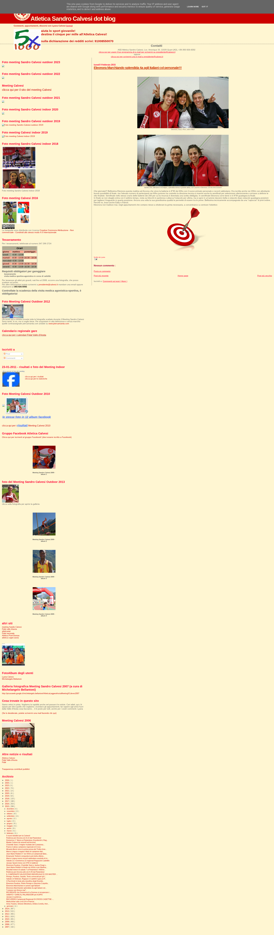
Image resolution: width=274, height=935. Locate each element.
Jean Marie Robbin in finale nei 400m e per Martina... (26, 867)
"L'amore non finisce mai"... (16, 890)
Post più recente (101, 276)
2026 (7, 780)
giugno (10, 824)
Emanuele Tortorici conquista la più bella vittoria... (25, 856)
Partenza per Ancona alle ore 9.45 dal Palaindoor (25, 872)
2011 (7, 916)
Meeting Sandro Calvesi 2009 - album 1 (44, 473)
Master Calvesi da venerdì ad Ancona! (21, 842)
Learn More (193, 7)
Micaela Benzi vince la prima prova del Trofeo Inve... (26, 849)
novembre (11, 811)
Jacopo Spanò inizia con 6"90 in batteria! (22, 863)
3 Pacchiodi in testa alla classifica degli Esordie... (25, 881)
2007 (7, 927)
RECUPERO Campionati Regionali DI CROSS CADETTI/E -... (30, 899)
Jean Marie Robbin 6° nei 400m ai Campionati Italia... (27, 854)
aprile (9, 828)
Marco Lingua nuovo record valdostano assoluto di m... (27, 858)
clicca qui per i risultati (34, 377)
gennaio (10, 906)
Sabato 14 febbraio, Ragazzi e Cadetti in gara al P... (26, 879)
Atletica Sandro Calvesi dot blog (73, 18)
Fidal (4, 762)
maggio (10, 826)
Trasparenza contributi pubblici (16, 769)
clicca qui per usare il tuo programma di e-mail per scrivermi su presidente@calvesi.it (137, 52)
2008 (7, 924)
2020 (7, 793)
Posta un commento (102, 271)
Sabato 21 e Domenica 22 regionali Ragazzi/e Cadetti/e (28, 861)
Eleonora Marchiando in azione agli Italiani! (23, 886)
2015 (7, 806)
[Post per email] (95, 259)
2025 (7, 783)
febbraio (10, 833)
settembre (11, 816)
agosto (9, 819)
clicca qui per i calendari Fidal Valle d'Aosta (24, 335)
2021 (7, 791)
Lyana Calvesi (8, 677)
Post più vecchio (264, 276)
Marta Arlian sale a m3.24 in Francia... (20, 901)
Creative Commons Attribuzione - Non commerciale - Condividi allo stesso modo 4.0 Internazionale (38, 231)
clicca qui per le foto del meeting (13, 371)
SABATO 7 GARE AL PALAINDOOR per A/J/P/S (24, 895)
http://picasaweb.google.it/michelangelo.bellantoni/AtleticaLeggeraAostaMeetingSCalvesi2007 (40, 693)
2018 (7, 799)
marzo (9, 831)
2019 (7, 796)
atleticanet (6, 631)
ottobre (10, 814)
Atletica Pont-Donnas (11, 635)
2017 (7, 801)
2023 (7, 785)
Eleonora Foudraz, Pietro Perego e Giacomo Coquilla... (27, 883)
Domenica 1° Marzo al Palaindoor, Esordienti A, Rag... (27, 840)
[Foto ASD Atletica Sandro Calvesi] (11, 386)
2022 (7, 788)
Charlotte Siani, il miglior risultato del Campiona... (25, 845)
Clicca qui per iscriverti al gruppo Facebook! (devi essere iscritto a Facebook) (37, 437)
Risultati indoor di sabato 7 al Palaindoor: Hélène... (26, 870)
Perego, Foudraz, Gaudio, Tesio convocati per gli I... (26, 876)
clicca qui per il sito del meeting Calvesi (26, 89)
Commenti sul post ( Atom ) (115, 281)
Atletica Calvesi (8, 758)
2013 (7, 911)
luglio (9, 821)
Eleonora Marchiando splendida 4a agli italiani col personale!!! (138, 68)
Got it (205, 7)
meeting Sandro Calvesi (12, 627)
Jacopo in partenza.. (14, 897)
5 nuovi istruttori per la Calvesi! (18, 836)
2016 (7, 804)
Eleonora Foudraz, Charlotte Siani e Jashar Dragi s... (26, 865)
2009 (7, 922)
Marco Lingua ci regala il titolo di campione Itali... (25, 851)
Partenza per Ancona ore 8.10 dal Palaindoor (23, 838)
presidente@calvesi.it (48, 285)
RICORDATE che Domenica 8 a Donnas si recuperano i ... (28, 892)
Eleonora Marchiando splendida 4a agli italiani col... (26, 888)
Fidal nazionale (8, 633)
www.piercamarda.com (59, 324)
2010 (7, 919)
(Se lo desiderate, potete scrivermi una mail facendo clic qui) (29, 713)
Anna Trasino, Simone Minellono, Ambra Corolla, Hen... (27, 904)
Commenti (10, 358)
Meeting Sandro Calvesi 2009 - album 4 (44, 615)
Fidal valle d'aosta (9, 629)
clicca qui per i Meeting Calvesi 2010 (26, 425)
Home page (183, 276)
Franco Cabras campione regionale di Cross (23, 847)
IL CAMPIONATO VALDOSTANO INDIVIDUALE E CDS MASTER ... (32, 874)
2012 (7, 914)
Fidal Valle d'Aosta (9, 760)
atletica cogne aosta (10, 638)
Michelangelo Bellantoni (12, 679)
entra (69, 26)
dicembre (10, 809)
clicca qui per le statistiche (36, 379)
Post (7, 354)
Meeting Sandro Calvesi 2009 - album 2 (44, 540)
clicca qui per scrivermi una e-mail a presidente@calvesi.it (137, 56)
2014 (7, 909)
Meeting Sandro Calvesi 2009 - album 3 (44, 577)
